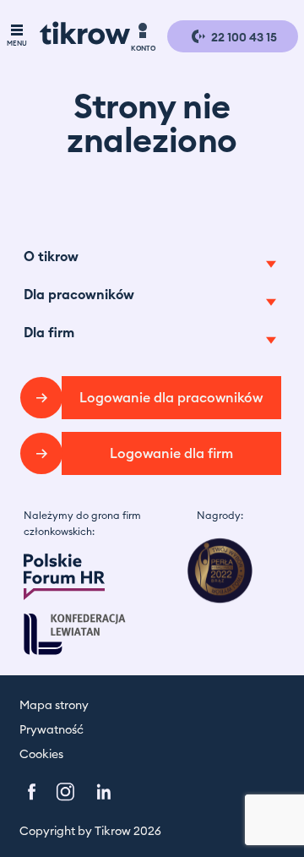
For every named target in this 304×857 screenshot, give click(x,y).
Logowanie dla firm (171, 454)
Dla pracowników (79, 295)
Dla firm (49, 333)
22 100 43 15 (243, 38)
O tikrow (51, 257)
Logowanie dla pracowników (171, 398)
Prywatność (51, 730)
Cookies (41, 755)
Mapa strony (54, 706)
